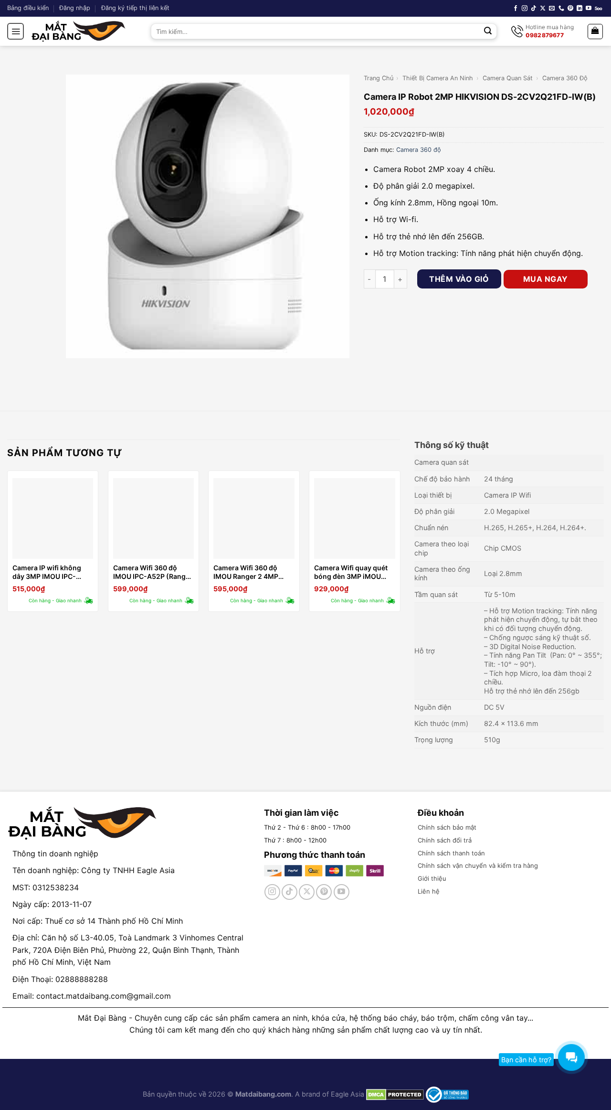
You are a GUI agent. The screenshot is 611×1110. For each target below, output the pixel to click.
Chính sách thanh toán (451, 853)
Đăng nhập (74, 7)
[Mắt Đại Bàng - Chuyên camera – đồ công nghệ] (78, 31)
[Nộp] (488, 31)
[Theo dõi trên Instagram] (524, 8)
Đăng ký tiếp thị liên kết (135, 7)
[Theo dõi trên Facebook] (515, 8)
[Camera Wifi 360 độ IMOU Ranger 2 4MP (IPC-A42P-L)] (253, 518)
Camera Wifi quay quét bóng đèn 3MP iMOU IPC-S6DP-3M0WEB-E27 (351, 572)
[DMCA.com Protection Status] (394, 1094)
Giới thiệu (432, 878)
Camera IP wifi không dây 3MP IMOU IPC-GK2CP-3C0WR (46, 572)
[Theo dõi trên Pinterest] (570, 8)
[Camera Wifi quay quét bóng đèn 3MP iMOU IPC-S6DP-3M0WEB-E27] (354, 518)
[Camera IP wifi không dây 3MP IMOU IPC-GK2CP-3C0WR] (52, 518)
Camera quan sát (508, 78)
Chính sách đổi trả (445, 840)
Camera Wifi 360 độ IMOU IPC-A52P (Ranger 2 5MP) (152, 572)
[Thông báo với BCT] (447, 1094)
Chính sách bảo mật (447, 827)
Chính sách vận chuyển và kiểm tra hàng (478, 865)
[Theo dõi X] (543, 8)
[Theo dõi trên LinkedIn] (579, 8)
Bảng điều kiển (28, 7)
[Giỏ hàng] (595, 31)
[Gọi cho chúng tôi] (561, 8)
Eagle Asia (347, 1094)
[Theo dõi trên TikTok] (534, 8)
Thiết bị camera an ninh (437, 78)
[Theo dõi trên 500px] (598, 8)
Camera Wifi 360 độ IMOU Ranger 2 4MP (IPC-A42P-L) (245, 572)
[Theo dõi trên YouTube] (588, 8)
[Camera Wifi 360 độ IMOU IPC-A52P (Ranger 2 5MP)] (153, 518)
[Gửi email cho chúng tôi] (552, 8)
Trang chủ (378, 78)
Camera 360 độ (565, 78)
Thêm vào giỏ (459, 279)
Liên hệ (429, 891)
